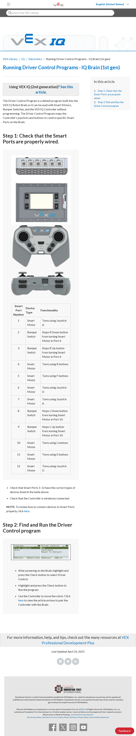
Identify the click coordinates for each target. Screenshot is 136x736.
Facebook (60, 661)
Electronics (35, 59)
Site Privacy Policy (34, 717)
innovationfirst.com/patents (82, 715)
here (26, 511)
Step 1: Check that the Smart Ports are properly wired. (108, 94)
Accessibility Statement (99, 717)
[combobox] (60, 13)
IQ (23, 59)
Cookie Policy (63, 717)
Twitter (68, 661)
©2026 (82, 709)
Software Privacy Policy (79, 717)
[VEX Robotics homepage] (54, 4)
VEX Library (10, 59)
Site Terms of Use (49, 717)
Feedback (125, 730)
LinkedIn (75, 661)
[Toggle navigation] (8, 4)
